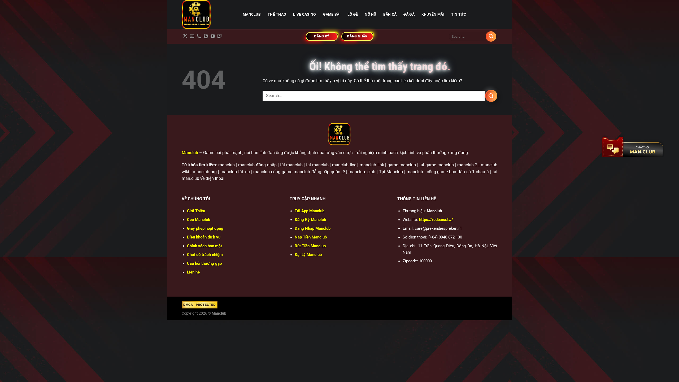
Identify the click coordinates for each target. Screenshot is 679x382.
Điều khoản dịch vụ (203, 237)
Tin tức (458, 14)
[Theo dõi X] (185, 36)
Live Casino (304, 14)
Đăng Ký (310, 219)
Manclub (190, 152)
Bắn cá (390, 14)
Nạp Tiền (311, 237)
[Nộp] (491, 36)
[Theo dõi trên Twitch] (219, 36)
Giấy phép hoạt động (205, 228)
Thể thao (277, 14)
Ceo (198, 219)
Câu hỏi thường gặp (204, 263)
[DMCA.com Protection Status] (199, 304)
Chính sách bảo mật (204, 246)
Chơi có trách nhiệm (205, 254)
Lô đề (352, 14)
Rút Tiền (310, 246)
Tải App (309, 211)
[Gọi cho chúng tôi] (199, 36)
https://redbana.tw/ (436, 219)
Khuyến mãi (432, 14)
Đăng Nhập (312, 228)
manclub (252, 14)
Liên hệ (193, 272)
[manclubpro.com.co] (208, 14)
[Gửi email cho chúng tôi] (192, 36)
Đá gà (408, 14)
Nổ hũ (370, 14)
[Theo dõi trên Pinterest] (206, 36)
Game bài (332, 14)
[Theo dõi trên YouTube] (213, 36)
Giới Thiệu (196, 211)
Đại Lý (308, 254)
